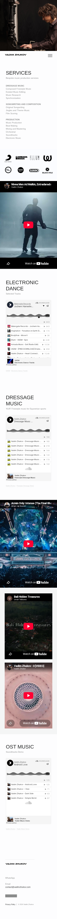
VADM (8, 371)
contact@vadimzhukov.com (18, 887)
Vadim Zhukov (10, 486)
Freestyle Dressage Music (25, 486)
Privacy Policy (10, 904)
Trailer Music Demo (23, 829)
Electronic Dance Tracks (19, 371)
